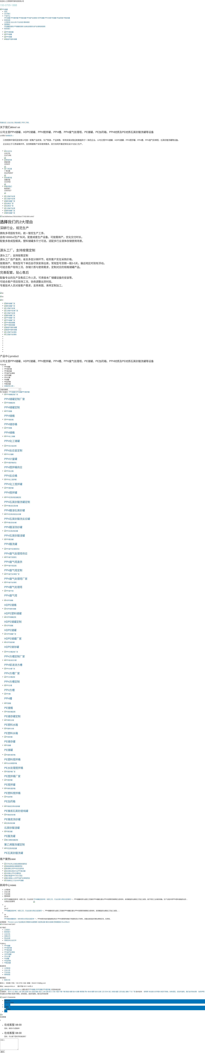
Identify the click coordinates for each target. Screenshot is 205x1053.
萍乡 (86, 991)
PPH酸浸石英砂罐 (14, 510)
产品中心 (7, 16)
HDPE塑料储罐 (13, 613)
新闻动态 (7, 20)
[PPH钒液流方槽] (10, 660)
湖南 (127, 991)
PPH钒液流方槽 (13, 665)
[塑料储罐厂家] (9, 201)
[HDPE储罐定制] (10, 617)
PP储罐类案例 (18, 26)
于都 (60, 991)
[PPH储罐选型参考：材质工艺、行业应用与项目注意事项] (34, 901)
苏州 (106, 991)
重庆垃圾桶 (49, 922)
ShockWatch (65, 922)
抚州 (74, 991)
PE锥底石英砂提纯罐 (16, 811)
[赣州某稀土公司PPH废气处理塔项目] (17, 878)
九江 (12, 991)
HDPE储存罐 (11, 647)
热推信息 (3, 122)
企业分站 (10, 122)
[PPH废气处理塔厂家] (11, 574)
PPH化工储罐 (12, 441)
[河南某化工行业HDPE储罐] (13, 880)
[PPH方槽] (8, 685)
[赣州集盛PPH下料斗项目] (13, 875)
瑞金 (36, 991)
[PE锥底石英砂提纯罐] (12, 806)
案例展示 (7, 24)
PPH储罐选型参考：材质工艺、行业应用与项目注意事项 (52, 899)
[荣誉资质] (8, 160)
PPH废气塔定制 (13, 570)
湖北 (123, 991)
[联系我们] (8, 186)
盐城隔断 (34, 922)
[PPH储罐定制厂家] (11, 394)
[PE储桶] (7, 703)
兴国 (57, 991)
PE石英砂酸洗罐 (13, 853)
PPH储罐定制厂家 (14, 399)
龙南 (26, 991)
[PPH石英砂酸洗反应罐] (12, 514)
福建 (116, 991)
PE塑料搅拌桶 (12, 759)
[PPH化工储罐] (9, 436)
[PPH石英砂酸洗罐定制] (12, 497)
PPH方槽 (48, 18)
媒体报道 (26, 22)
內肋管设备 (41, 922)
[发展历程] (8, 177)
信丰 (9, 991)
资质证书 (7, 936)
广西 (133, 991)
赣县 (67, 991)
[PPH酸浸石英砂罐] (11, 505)
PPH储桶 (9, 416)
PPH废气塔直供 (13, 562)
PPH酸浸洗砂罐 (13, 527)
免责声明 (201, 991)
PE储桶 (8, 708)
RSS (23, 122)
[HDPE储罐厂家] (10, 634)
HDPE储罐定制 (13, 621)
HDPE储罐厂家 (13, 638)
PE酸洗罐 (66, 18)
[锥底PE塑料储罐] (10, 327)
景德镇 (82, 991)
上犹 (19, 991)
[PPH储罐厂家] (9, 317)
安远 (40, 991)
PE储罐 (53, 18)
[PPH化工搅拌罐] (10, 479)
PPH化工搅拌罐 (13, 484)
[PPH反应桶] (8, 471)
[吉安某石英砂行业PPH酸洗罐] (14, 870)
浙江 (109, 991)
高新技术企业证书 (10, 940)
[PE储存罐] (8, 737)
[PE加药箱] (8, 796)
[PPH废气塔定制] (10, 565)
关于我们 (7, 13)
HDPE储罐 (40, 18)
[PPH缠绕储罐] (9, 322)
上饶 (43, 991)
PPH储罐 (7, 18)
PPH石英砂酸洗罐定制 (17, 502)
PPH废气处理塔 (31, 18)
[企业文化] (8, 151)
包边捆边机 (22, 922)
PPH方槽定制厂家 (14, 656)
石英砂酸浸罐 (12, 827)
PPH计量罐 (10, 459)
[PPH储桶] (8, 411)
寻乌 (29, 991)
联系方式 (7, 980)
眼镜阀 (28, 922)
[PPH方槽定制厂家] (11, 651)
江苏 (103, 991)
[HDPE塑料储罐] (10, 608)
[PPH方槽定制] (9, 677)
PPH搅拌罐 (14, 18)
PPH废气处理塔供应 (15, 553)
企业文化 (7, 934)
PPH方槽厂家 (12, 673)
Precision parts (13, 922)
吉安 (96, 991)
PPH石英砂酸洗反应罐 (17, 519)
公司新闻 (7, 22)
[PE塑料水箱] (9, 720)
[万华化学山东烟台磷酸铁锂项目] (15, 863)
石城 (46, 991)
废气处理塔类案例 (39, 26)
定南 (99, 991)
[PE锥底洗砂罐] (9, 814)
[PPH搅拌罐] (8, 487)
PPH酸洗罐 (22, 18)
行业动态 (20, 22)
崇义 (50, 991)
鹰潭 (92, 991)
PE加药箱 (60, 18)
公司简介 (7, 930)
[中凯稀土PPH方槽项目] (12, 873)
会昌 (33, 991)
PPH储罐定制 (12, 407)
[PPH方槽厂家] (9, 668)
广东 (130, 991)
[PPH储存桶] (8, 419)
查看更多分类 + (9, 386)
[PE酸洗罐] (8, 831)
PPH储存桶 (10, 424)
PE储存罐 (9, 741)
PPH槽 (8, 698)
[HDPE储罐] (8, 625)
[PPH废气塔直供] (10, 557)
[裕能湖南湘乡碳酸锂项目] (13, 866)
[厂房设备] (8, 168)
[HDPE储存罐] (9, 642)
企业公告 (14, 22)
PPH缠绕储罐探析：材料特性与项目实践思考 (19, 919)
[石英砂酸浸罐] (9, 823)
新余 (89, 991)
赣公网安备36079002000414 (11, 989)
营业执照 (7, 938)
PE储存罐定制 (12, 716)
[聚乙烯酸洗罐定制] (11, 840)
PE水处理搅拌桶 (13, 768)
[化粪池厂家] (8, 203)
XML (27, 122)
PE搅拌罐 (9, 784)
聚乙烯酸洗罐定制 (14, 844)
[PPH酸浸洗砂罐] (10, 522)
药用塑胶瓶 (57, 922)
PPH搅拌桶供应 (13, 467)
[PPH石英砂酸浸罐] (11, 531)
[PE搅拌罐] (8, 780)
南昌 (16, 991)
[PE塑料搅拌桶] (9, 754)
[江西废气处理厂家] (11, 310)
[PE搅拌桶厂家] (9, 771)
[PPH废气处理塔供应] (11, 548)
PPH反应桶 (10, 475)
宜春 (77, 991)
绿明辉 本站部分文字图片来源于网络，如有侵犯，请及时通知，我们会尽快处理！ (171, 991)
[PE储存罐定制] (9, 711)
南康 (70, 991)
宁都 (64, 991)
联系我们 (7, 28)
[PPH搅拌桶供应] (10, 462)
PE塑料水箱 (11, 724)
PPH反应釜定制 (13, 450)
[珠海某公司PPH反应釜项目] (14, 868)
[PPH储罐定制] (9, 402)
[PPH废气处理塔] (10, 582)
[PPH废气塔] (8, 590)
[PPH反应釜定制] (10, 446)
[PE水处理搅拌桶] (10, 763)
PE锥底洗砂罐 (12, 819)
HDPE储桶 (10, 605)
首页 (5, 11)
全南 (23, 991)
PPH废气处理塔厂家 (15, 578)
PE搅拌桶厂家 (12, 776)
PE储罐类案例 (9, 26)
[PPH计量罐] (8, 454)
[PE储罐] (7, 745)
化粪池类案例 (28, 26)
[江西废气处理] (9, 196)
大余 (53, 991)
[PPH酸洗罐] (8, 539)
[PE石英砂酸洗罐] (10, 848)
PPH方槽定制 (12, 681)
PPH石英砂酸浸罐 (14, 535)
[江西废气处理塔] (10, 332)
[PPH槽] (7, 693)
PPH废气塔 (10, 595)
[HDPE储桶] (8, 600)
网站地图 (17, 122)
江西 (120, 991)
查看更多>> (10, 135)
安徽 (113, 991)
